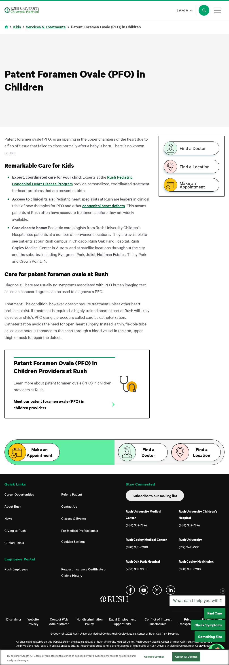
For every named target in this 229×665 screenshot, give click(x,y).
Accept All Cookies (186, 656)
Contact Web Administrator (59, 621)
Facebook (130, 590)
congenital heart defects (103, 205)
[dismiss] (222, 591)
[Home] (114, 604)
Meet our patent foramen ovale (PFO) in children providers (49, 404)
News (8, 518)
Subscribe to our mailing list (155, 495)
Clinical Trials (14, 542)
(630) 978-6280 (190, 569)
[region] (114, 657)
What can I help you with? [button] (197, 600)
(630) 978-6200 (137, 547)
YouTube (143, 590)
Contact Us (69, 506)
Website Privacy (33, 621)
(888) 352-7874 (136, 525)
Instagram (157, 590)
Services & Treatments (46, 26)
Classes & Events (73, 518)
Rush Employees (16, 569)
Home (7, 29)
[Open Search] (204, 10)
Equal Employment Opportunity (122, 621)
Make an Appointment (192, 185)
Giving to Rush (15, 530)
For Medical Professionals (79, 530)
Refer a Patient (71, 494)
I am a (182, 10)
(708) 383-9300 (137, 569)
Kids (17, 26)
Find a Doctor (193, 148)
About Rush (12, 506)
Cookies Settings (73, 541)
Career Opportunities (19, 494)
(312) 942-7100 (189, 547)
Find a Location (195, 166)
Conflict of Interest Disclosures (158, 621)
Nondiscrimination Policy (89, 621)
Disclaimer (13, 619)
